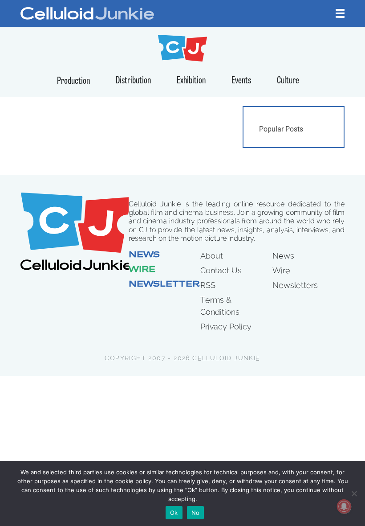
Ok (174, 512)
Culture (288, 80)
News (144, 255)
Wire (142, 270)
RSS (207, 285)
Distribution (133, 80)
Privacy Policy (225, 326)
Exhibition (191, 80)
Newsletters (167, 284)
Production (73, 81)
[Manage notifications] (344, 506)
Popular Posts (281, 129)
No (195, 512)
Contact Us (221, 270)
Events (241, 80)
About (211, 255)
